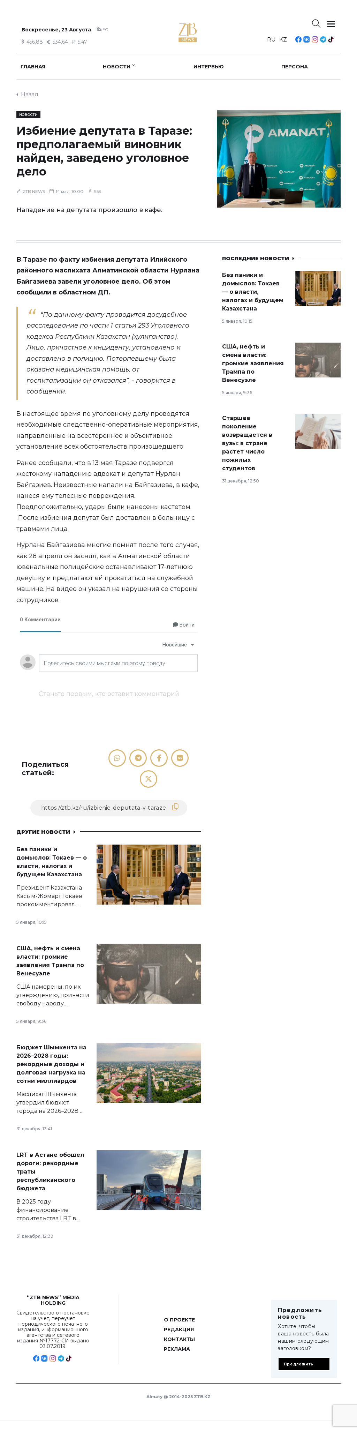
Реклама (177, 1349)
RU (271, 39)
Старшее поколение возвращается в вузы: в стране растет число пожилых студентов (247, 443)
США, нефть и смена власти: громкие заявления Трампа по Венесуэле (253, 363)
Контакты (179, 1339)
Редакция (179, 1329)
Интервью (208, 66)
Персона (294, 66)
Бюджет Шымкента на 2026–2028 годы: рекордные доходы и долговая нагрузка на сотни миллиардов (51, 1064)
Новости (116, 66)
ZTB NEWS (34, 191)
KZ (283, 39)
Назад (30, 94)
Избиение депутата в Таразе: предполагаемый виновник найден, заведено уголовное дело (104, 151)
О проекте (179, 1320)
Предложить (298, 1364)
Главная (33, 66)
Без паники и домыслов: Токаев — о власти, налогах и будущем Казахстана (252, 292)
